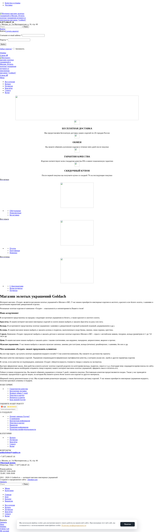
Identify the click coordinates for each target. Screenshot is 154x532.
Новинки (13, 253)
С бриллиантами (16, 286)
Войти (3, 44)
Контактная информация (20, 421)
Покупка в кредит (17, 395)
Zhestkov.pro (33, 480)
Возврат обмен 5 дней (19, 393)
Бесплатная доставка (18, 391)
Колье (12, 446)
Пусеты (13, 248)
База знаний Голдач (18, 400)
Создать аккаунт (12, 31)
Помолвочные (15, 213)
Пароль (3, 40)
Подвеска (13, 290)
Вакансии (14, 425)
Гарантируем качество (19, 389)
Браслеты (13, 442)
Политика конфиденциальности (23, 429)
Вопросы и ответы (17, 397)
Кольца (13, 438)
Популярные (15, 251)
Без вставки (14, 215)
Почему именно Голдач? (20, 416)
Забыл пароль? (6, 49)
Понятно (127, 524)
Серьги (13, 444)
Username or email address (11, 35)
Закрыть (3, 482)
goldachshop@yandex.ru (10, 452)
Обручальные (15, 211)
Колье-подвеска (16, 288)
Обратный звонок (8, 463)
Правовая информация (19, 427)
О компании (15, 419)
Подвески (14, 440)
